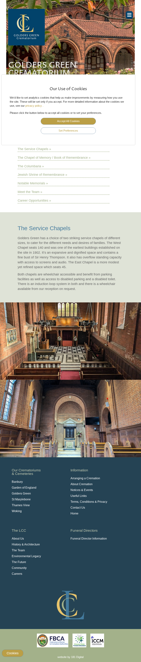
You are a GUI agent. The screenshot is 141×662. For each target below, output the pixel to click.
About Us (18, 538)
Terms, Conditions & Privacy (88, 501)
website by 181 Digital (70, 657)
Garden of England (24, 487)
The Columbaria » (31, 166)
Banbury (17, 481)
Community (19, 567)
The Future (19, 562)
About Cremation (81, 484)
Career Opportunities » (34, 200)
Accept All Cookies (68, 121)
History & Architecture (26, 544)
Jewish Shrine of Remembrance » (42, 174)
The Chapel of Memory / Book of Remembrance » (54, 157)
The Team (18, 550)
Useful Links (78, 495)
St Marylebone (21, 499)
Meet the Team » (30, 192)
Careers (17, 573)
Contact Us (77, 507)
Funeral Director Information (88, 538)
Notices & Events (81, 490)
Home (74, 513)
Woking (17, 511)
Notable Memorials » (33, 183)
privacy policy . (34, 105)
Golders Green (21, 493)
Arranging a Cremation (85, 478)
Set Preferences (68, 130)
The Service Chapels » (34, 149)
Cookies (13, 653)
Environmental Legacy (26, 556)
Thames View (21, 505)
